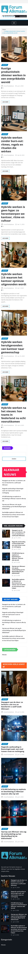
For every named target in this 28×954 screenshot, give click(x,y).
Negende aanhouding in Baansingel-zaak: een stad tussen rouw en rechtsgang (12, 491)
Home (4, 29)
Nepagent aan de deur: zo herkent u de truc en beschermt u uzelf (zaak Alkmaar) (13, 483)
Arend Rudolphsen (9, 86)
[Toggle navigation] (14, 22)
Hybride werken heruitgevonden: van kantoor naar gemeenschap (12, 347)
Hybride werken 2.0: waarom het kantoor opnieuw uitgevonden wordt (13, 279)
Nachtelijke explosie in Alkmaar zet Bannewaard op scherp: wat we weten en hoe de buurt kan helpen (13, 514)
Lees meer (5, 102)
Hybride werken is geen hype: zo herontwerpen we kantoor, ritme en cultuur (13, 213)
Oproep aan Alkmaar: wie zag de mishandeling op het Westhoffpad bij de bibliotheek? (14, 507)
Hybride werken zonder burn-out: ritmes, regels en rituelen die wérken (12, 144)
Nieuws (4, 655)
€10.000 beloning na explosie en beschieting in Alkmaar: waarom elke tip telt (14, 499)
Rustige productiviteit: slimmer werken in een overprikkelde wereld (13, 75)
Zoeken (7, 448)
